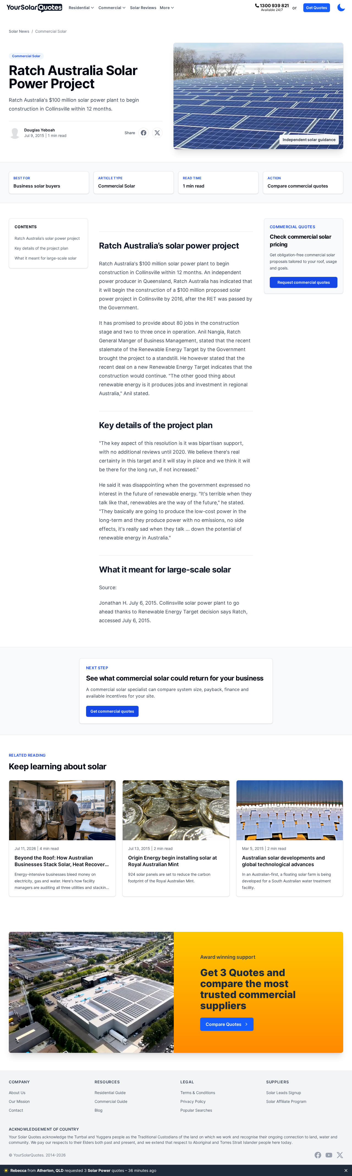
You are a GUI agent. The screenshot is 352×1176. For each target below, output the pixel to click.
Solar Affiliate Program (286, 1101)
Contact (16, 1110)
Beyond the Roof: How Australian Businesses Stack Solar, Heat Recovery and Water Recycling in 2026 (61, 864)
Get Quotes (316, 7)
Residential (79, 7)
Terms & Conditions (197, 1092)
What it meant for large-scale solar (45, 258)
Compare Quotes (223, 1024)
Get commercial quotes (112, 711)
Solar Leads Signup (283, 1092)
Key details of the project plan (41, 248)
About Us (17, 1092)
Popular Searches (196, 1110)
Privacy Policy (193, 1101)
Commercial (109, 7)
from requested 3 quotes (84, 1170)
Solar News (19, 31)
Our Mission (19, 1101)
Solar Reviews (143, 7)
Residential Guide (110, 1092)
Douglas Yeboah (39, 130)
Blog (99, 1110)
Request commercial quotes (303, 282)
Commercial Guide (111, 1101)
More (165, 7)
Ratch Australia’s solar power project (47, 238)
